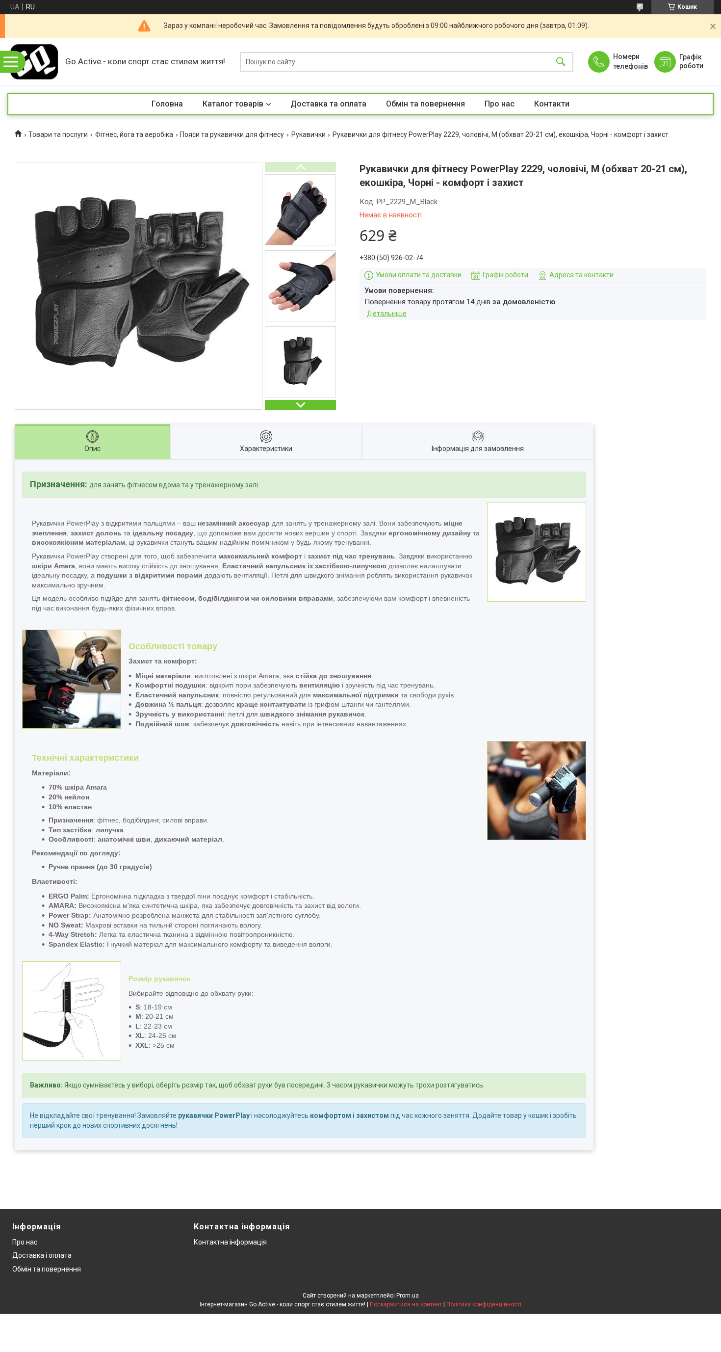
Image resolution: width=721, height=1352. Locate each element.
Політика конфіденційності (483, 1304)
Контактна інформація (230, 1242)
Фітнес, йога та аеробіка (134, 134)
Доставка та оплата (328, 103)
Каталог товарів (233, 103)
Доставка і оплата (42, 1255)
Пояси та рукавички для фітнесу (232, 134)
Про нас (500, 103)
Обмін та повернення (425, 103)
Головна (167, 103)
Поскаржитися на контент (406, 1304)
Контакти (551, 103)
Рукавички (308, 134)
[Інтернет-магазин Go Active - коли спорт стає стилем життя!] (34, 61)
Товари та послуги (58, 134)
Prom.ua (407, 1295)
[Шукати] (560, 62)
